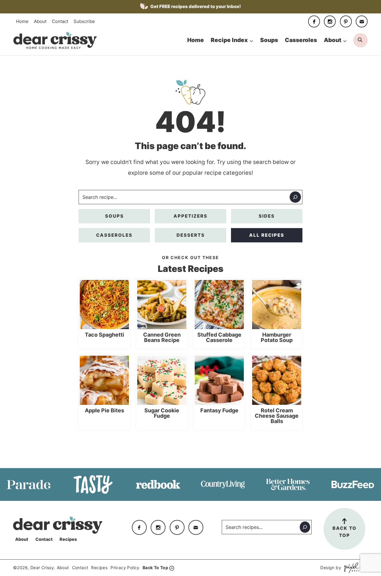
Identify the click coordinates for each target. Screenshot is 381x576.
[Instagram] (329, 21)
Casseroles (301, 40)
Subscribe (84, 21)
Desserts (191, 235)
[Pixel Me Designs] (354, 568)
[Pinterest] (346, 21)
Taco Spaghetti (104, 334)
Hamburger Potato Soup (277, 337)
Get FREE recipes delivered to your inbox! (195, 6)
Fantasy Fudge (219, 410)
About (40, 21)
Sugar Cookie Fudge (161, 413)
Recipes (68, 539)
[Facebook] (314, 21)
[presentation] (104, 304)
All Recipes (266, 235)
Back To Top (344, 531)
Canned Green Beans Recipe (162, 337)
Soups (269, 40)
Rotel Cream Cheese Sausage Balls (277, 416)
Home (22, 21)
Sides (267, 216)
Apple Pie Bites (104, 410)
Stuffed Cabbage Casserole (219, 337)
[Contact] (361, 21)
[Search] (295, 197)
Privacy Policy (125, 567)
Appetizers (190, 216)
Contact (60, 21)
